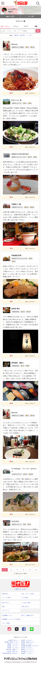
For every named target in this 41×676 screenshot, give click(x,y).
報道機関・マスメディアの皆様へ (11, 619)
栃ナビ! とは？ (21, 589)
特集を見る (5, 593)
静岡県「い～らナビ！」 (28, 649)
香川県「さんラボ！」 (27, 647)
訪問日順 (22, 35)
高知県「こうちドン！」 (28, 653)
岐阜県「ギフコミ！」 (13, 646)
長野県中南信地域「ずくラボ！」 (30, 646)
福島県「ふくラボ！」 (13, 644)
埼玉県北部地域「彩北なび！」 (11, 653)
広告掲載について (7, 615)
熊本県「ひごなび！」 (27, 640)
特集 (36, 26)
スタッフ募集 (6, 623)
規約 (3, 606)
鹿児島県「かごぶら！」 (28, 651)
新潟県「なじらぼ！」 (27, 644)
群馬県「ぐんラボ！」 (13, 647)
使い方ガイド (6, 602)
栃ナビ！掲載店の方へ (28, 615)
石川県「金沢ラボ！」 (13, 651)
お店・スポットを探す (28, 593)
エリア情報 (25, 597)
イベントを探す (6, 597)
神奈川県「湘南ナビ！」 (13, 649)
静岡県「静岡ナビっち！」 (12, 642)
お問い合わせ (25, 606)
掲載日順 (16, 35)
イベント (16, 26)
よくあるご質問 (26, 602)
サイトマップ (6, 610)
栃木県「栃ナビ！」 (14, 640)
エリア (26, 26)
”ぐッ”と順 (28, 35)
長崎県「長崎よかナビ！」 (28, 642)
